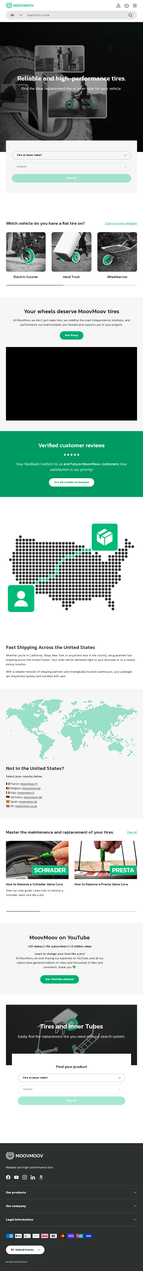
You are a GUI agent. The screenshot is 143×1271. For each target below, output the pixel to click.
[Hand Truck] (71, 252)
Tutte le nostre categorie (120, 223)
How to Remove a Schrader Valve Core (34, 884)
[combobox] (71, 15)
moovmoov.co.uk (26, 806)
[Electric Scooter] (26, 252)
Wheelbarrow (117, 276)
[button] (127, 5)
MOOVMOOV (20, 1262)
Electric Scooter (26, 276)
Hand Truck (71, 276)
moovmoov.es (28, 801)
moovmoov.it (25, 792)
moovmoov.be (31, 788)
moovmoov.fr (29, 783)
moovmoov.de (33, 797)
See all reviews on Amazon (71, 482)
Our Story (71, 335)
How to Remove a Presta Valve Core (101, 884)
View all (132, 832)
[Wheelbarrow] (117, 252)
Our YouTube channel (59, 979)
